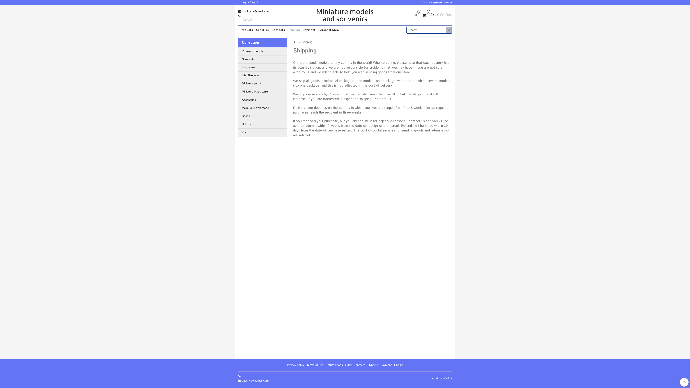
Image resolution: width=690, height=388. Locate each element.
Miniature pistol (251, 84)
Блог (348, 365)
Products (246, 30)
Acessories (249, 100)
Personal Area (328, 30)
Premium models (252, 51)
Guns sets (248, 59)
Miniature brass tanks (255, 92)
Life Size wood (251, 75)
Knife (245, 132)
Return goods (334, 365)
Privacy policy (295, 365)
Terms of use (315, 365)
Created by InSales (440, 378)
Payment (309, 30)
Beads (246, 116)
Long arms (248, 67)
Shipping (294, 30)
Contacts (278, 30)
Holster (246, 124)
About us (262, 30)
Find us (398, 365)
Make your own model (256, 108)
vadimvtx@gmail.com (256, 12)
